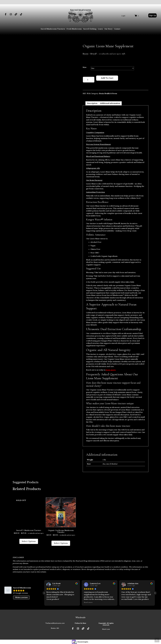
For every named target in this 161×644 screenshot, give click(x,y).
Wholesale (80, 617)
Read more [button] (88, 602)
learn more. (111, 370)
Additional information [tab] (110, 103)
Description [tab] (92, 103)
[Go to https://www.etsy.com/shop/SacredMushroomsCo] (16, 14)
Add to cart (107, 78)
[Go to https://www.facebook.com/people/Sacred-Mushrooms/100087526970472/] (5, 14)
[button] (152, 15)
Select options (29, 541)
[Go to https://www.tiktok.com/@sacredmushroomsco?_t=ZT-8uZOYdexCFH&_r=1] (21, 14)
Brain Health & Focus (108, 94)
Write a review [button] (21, 597)
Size (84, 67)
